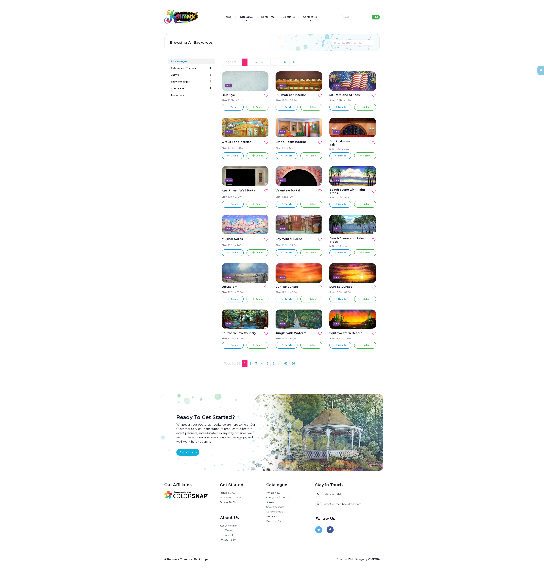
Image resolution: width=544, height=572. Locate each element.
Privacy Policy (228, 540)
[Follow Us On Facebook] (330, 529)
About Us (289, 16)
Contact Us (310, 16)
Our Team (226, 530)
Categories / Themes (183, 68)
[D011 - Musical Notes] (263, 229)
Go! (376, 17)
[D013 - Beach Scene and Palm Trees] (371, 229)
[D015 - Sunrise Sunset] (317, 277)
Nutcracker (177, 88)
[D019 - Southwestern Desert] (371, 324)
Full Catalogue (179, 61)
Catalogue (246, 16)
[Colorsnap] (188, 495)
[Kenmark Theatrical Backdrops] (181, 17)
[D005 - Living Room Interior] (317, 132)
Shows (175, 75)
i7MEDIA (374, 559)
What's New (273, 493)
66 (293, 62)
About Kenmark (229, 525)
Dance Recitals (274, 511)
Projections (177, 95)
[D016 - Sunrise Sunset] (371, 277)
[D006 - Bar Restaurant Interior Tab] (371, 132)
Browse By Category (231, 497)
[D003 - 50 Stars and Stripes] (371, 85)
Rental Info (268, 16)
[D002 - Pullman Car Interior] (317, 85)
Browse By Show (229, 502)
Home (227, 16)
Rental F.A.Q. (227, 493)
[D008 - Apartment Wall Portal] (263, 180)
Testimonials (227, 535)
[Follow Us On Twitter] (318, 529)
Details (234, 107)
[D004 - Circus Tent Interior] (263, 132)
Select (259, 107)
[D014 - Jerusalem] (263, 277)
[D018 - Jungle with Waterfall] (317, 324)
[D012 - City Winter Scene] (317, 229)
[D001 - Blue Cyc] (263, 85)
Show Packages (180, 81)
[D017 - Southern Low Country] (263, 324)
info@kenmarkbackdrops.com (342, 504)
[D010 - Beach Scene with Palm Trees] (371, 180)
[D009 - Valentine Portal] (317, 180)
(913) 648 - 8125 (333, 493)
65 (285, 62)
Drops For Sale (274, 521)
